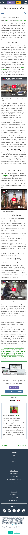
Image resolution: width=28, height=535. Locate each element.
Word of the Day (14, 482)
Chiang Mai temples (17, 351)
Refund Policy (14, 494)
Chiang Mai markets (6, 351)
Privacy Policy (14, 524)
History (21, 20)
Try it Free (11, 2)
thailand (18, 353)
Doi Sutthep (6, 353)
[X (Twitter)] (9, 511)
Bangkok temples (5, 349)
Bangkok (12, 348)
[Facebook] (14, 511)
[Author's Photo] (14, 409)
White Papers (14, 470)
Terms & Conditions (14, 500)
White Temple (4, 358)
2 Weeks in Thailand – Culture (11, 18)
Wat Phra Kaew (20, 356)
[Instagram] (4, 511)
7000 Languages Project (14, 479)
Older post (6, 445)
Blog (14, 458)
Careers (14, 461)
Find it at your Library (14, 391)
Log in (18, 2)
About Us (14, 455)
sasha (7, 20)
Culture (18, 20)
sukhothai (12, 353)
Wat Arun (8, 356)
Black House (14, 349)
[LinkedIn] (19, 511)
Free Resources (14, 476)
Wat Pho (14, 356)
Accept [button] (11, 532)
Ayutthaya (6, 348)
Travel (25, 20)
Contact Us (14, 491)
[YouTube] (23, 511)
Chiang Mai (20, 349)
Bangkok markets (19, 348)
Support (14, 488)
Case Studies (14, 468)
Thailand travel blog (11, 354)
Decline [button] (17, 532)
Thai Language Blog (14, 8)
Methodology (14, 473)
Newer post (21, 445)
